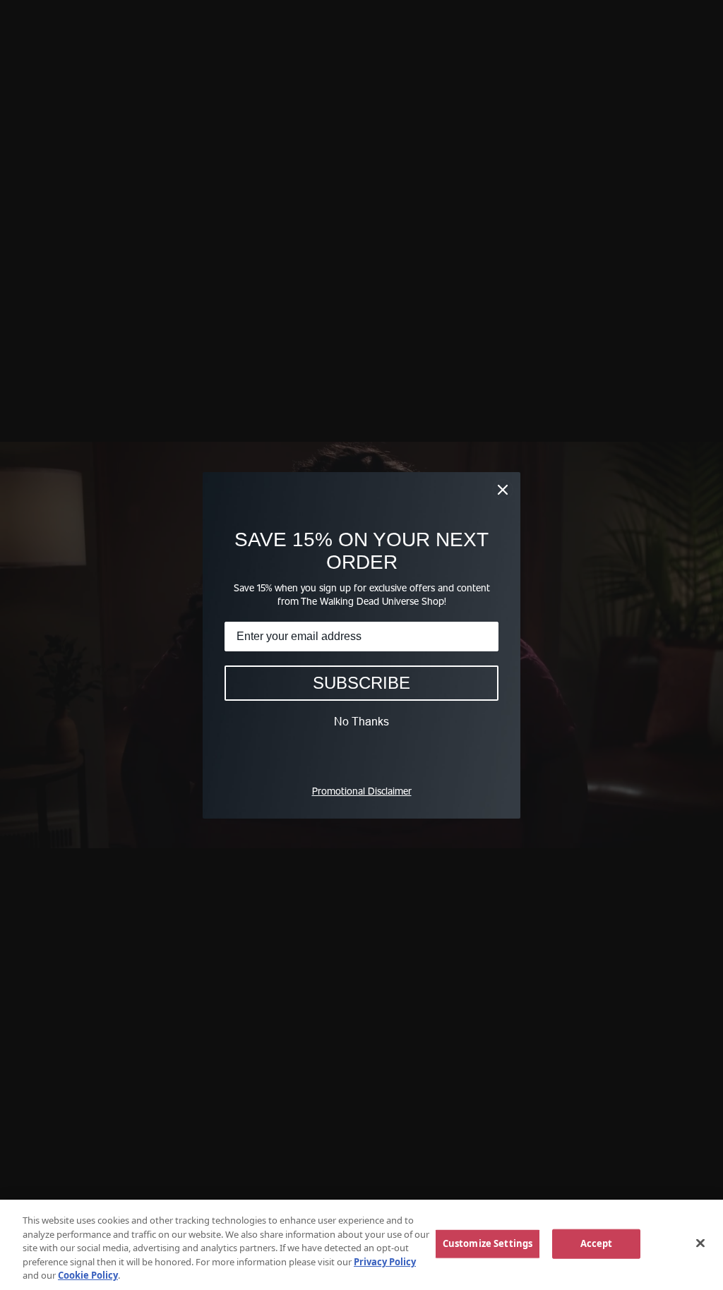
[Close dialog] (502, 489)
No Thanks (361, 721)
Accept (596, 1243)
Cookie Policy (88, 1275)
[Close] (700, 1243)
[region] (361, 1245)
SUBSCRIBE (361, 682)
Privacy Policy (385, 1261)
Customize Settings (487, 1243)
